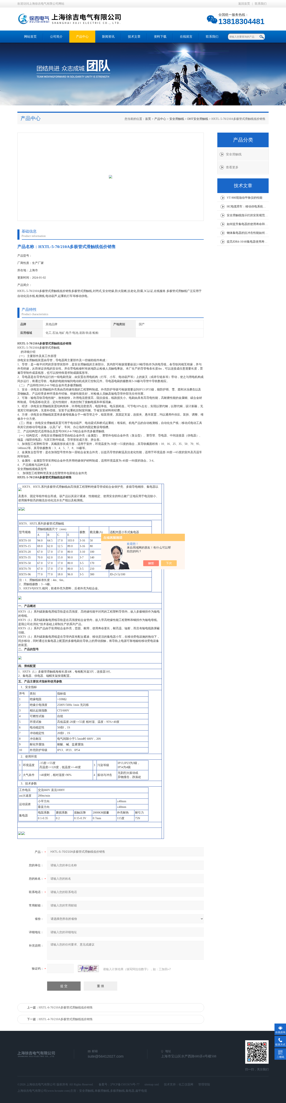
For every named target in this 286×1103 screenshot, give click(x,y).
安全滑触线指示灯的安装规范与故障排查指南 (248, 215)
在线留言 (186, 36)
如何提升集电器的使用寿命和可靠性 (248, 224)
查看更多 (232, 167)
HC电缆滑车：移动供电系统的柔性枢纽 (248, 206)
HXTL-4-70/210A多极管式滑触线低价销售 (66, 1019)
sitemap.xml (151, 1084)
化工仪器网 (186, 1084)
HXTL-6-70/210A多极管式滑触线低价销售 (66, 1007)
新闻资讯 (108, 36)
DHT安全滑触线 (197, 118)
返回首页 (244, 3)
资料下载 (160, 36)
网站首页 (30, 36)
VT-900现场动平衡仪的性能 (244, 197)
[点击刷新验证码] (88, 968)
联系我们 (261, 3)
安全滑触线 (176, 118)
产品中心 (82, 36)
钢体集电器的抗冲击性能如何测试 (248, 232)
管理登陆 (204, 1084)
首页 (148, 118)
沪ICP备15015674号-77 (124, 1084)
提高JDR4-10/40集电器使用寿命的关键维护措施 (248, 241)
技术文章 (134, 36)
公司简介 (56, 36)
